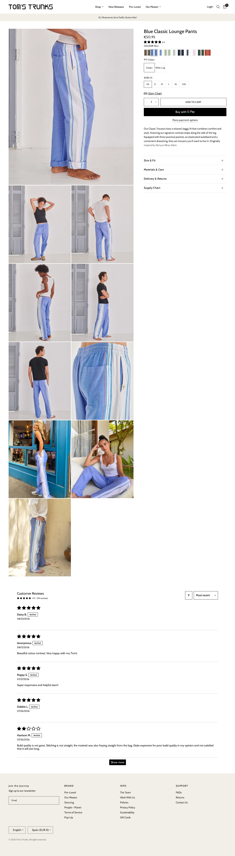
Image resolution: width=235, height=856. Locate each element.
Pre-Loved (135, 6)
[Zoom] (126, 36)
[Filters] (188, 595)
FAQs (179, 792)
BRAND (69, 786)
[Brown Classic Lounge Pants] (147, 52)
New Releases (116, 6)
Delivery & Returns (155, 178)
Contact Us (182, 802)
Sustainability (127, 812)
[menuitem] (99, 7)
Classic (149, 67)
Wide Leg (160, 67)
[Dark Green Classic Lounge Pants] (200, 52)
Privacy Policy (127, 807)
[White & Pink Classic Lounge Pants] (194, 52)
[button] (153, 42)
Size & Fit (149, 160)
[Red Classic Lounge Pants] (207, 52)
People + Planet (72, 807)
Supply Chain (152, 187)
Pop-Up (68, 817)
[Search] (218, 7)
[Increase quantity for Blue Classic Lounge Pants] (156, 102)
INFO (123, 786)
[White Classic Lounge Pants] (160, 52)
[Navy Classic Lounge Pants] (180, 52)
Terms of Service (73, 812)
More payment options (185, 120)
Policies (124, 802)
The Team (125, 792)
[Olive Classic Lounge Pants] (167, 52)
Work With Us (127, 797)
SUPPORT (182, 786)
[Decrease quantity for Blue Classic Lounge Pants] (146, 102)
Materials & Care (154, 169)
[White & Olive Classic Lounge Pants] (174, 52)
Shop (98, 6)
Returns (180, 797)
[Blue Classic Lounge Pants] (154, 52)
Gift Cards (125, 817)
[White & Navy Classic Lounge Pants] (187, 52)
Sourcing (69, 802)
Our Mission (152, 6)
